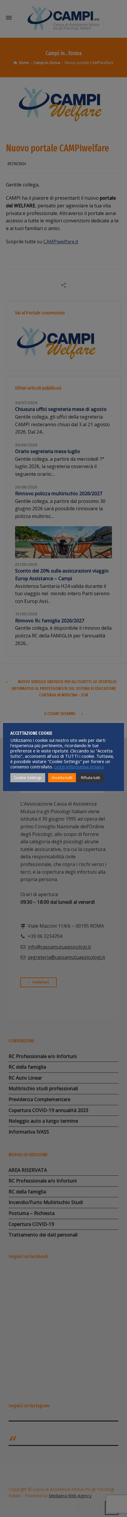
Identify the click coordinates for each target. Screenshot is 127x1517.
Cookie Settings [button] (28, 777)
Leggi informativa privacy (79, 767)
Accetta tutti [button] (62, 777)
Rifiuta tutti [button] (90, 777)
